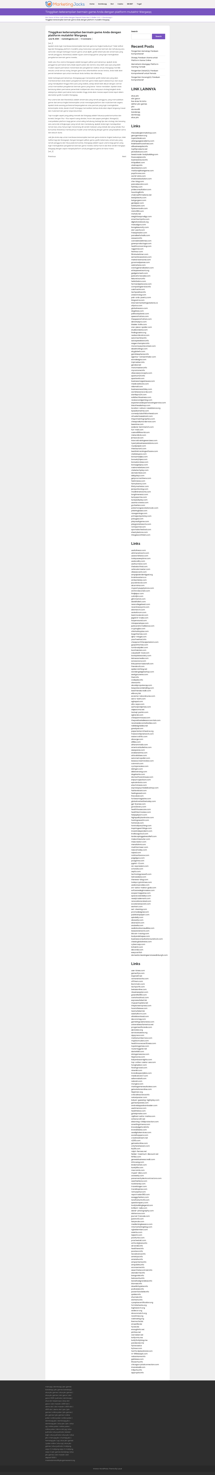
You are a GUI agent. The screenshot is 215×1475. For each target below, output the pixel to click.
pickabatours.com (139, 151)
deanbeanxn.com (139, 168)
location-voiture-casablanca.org (145, 408)
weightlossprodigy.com (141, 216)
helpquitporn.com (139, 815)
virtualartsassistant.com (142, 416)
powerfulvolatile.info (140, 1291)
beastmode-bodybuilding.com (144, 154)
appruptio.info (137, 1372)
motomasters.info (139, 367)
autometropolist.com (140, 758)
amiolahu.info (137, 1259)
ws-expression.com (139, 866)
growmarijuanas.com (140, 262)
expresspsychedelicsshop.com (144, 788)
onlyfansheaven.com (140, 1146)
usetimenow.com (138, 1108)
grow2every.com (138, 806)
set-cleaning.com (139, 909)
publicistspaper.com (140, 914)
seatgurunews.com (139, 674)
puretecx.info (137, 1251)
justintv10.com (137, 1219)
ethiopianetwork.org (140, 270)
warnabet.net (137, 1335)
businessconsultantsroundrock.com (147, 939)
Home (92, 4)
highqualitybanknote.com (142, 817)
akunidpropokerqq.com (141, 685)
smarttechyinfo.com (140, 219)
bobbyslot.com (138, 205)
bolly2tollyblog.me (139, 1340)
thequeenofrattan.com (141, 319)
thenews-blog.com (139, 879)
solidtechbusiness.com (141, 397)
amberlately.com (139, 580)
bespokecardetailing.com (142, 688)
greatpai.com (137, 728)
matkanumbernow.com (141, 1038)
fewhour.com (137, 251)
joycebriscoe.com (139, 582)
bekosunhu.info (137, 1278)
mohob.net (136, 214)
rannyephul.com (138, 1192)
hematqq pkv (50, 1440)
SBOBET (130, 4)
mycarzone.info (138, 370)
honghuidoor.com (139, 1065)
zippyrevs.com (137, 1035)
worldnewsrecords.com (141, 392)
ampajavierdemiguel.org (142, 574)
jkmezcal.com (137, 437)
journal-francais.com (140, 1216)
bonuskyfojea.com (139, 459)
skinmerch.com (138, 609)
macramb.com (138, 1170)
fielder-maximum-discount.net (144, 1154)
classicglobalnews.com (141, 941)
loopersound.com (139, 620)
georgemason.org (139, 135)
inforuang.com (137, 1162)
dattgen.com (137, 769)
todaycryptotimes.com (141, 882)
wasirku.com (136, 1232)
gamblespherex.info (140, 354)
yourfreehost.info (138, 639)
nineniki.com (136, 1070)
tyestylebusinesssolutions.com (144, 443)
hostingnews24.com (140, 820)
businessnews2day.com (141, 389)
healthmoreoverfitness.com (143, 1043)
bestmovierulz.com (139, 615)
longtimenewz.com (139, 494)
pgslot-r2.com (137, 863)
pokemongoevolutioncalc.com (144, 508)
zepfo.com (136, 871)
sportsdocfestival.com (141, 529)
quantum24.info (138, 375)
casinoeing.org (137, 1318)
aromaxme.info (138, 1267)
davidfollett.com (138, 601)
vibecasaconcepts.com (141, 373)
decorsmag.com (138, 1019)
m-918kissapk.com (139, 1353)
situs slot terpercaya (53, 1401)
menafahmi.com (138, 844)
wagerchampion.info (140, 343)
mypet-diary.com (139, 1173)
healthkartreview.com (141, 812)
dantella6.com (137, 1051)
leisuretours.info (138, 278)
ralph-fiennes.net (139, 1151)
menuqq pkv (54, 1438)
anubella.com (137, 925)
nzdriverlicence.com (140, 855)
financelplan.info (138, 157)
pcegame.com (137, 860)
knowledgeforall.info (140, 1127)
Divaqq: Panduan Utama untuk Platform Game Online (144, 59)
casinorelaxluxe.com (140, 467)
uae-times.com (138, 970)
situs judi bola (58, 1432)
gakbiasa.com (137, 1359)
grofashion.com (138, 505)
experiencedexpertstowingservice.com (148, 402)
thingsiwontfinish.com (140, 535)
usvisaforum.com (138, 612)
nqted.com (136, 852)
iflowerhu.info (137, 1362)
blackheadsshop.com (140, 405)
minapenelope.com (139, 623)
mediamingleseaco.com (141, 1224)
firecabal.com (137, 796)
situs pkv (135, 96)
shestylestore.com (139, 532)
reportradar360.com (140, 1194)
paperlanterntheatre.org (142, 731)
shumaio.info (136, 1297)
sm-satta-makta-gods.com (143, 887)
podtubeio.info (137, 1289)
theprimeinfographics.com (143, 419)
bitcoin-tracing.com (140, 933)
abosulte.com (137, 920)
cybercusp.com (138, 944)
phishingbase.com (139, 510)
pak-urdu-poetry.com (141, 297)
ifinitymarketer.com (140, 486)
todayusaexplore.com (140, 558)
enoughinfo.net (137, 1329)
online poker (57, 1412)
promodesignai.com (140, 912)
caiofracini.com (138, 289)
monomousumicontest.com (143, 346)
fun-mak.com (137, 429)
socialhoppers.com (139, 1135)
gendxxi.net (136, 365)
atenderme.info (138, 1272)
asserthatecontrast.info (141, 1270)
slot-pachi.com (138, 230)
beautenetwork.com (140, 931)
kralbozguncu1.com (139, 833)
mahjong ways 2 (58, 1449)
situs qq (60, 1443)
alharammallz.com (139, 744)
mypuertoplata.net (139, 1003)
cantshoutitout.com (140, 997)
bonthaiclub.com (138, 650)
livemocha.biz (137, 1321)
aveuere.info (136, 238)
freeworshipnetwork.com (142, 734)
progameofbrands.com (141, 1027)
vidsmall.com (137, 386)
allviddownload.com (140, 1016)
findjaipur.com (137, 593)
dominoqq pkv (51, 1421)
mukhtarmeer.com (139, 847)
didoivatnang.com (139, 771)
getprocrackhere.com (141, 478)
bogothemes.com (139, 634)
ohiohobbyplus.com (140, 631)
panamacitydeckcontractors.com (146, 1178)
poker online (51, 1443)
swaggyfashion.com (140, 1197)
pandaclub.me (137, 1343)
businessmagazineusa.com (143, 381)
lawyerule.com (137, 1221)
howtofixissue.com (139, 1008)
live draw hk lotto (138, 101)
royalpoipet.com (138, 446)
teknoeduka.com (138, 877)
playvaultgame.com (140, 521)
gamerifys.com (137, 973)
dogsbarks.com (138, 774)
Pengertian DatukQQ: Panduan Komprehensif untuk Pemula (144, 72)
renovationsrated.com (141, 901)
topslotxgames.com (140, 1046)
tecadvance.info (138, 1254)
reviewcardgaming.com (141, 400)
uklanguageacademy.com (142, 141)
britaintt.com (137, 947)
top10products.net (139, 149)
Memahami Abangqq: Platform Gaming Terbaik (144, 65)
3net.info (135, 677)
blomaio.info (136, 1283)
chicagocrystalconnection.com (145, 1364)
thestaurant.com (138, 448)
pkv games (67, 1412)
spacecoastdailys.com (141, 895)
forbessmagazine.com (141, 798)
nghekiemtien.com (139, 1229)
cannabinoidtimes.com (141, 240)
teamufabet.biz (138, 1011)
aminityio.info (137, 1256)
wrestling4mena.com (140, 1124)
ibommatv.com (138, 984)
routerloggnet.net (139, 1048)
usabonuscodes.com (140, 885)
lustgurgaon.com (138, 200)
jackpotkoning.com (139, 489)
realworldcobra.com (140, 335)
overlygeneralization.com (142, 267)
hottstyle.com (137, 823)
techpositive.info (138, 292)
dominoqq (135, 114)
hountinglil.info (137, 192)
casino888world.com (140, 432)
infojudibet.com (138, 162)
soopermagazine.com (140, 893)
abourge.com (137, 739)
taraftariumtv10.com (140, 1200)
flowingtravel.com (139, 1067)
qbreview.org (137, 1030)
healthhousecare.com (141, 809)
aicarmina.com (137, 585)
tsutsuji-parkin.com (139, 712)
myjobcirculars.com (140, 1040)
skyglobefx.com (138, 351)
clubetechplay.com (139, 470)
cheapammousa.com (140, 717)
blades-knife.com (139, 324)
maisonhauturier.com (140, 839)
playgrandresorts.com (141, 524)
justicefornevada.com (140, 276)
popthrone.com (138, 173)
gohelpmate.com (139, 1113)
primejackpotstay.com (141, 516)
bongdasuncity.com (140, 227)
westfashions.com (139, 1181)
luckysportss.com (139, 497)
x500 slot (65, 1404)
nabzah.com (136, 1081)
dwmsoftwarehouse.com (142, 777)
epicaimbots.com (139, 782)
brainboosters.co (138, 577)
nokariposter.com (139, 1097)
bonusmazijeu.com (139, 456)
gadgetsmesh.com (139, 273)
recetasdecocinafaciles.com (143, 723)
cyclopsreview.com (139, 766)
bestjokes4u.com (138, 197)
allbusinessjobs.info (139, 146)
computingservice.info (141, 286)
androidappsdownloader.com (144, 1105)
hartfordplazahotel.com (142, 1351)
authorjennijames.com (141, 707)
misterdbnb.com (138, 435)
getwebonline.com (139, 1143)
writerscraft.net (138, 1119)
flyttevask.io (136, 1345)
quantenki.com (137, 378)
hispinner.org (137, 1092)
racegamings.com (139, 513)
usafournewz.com (139, 564)
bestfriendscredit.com (141, 690)
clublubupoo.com (139, 454)
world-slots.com (138, 176)
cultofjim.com (137, 596)
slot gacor (135, 98)
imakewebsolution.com (141, 178)
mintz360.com (137, 211)
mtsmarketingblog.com (141, 1227)
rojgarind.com (137, 249)
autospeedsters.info (140, 340)
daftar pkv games (139, 104)
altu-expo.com (137, 704)
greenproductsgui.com (141, 243)
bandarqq (135, 112)
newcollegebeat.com (140, 604)
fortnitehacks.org (139, 1305)
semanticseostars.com (141, 257)
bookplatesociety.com (141, 655)
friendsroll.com (137, 666)
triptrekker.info (138, 362)
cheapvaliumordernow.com (143, 421)
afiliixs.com (136, 742)
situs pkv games (51, 1392)
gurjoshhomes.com (139, 644)
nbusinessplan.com (139, 992)
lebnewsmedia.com (139, 658)
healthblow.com (138, 1111)
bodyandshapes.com (140, 936)
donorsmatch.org (139, 1313)
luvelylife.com (137, 1167)
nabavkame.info (138, 1356)
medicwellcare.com (140, 384)
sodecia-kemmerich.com (142, 427)
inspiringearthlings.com (141, 828)
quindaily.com (137, 917)
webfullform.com (138, 1013)
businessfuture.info (139, 160)
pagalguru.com (138, 858)
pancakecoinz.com (139, 184)
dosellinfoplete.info (139, 1286)
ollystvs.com (136, 305)
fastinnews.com (138, 481)
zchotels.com (137, 868)
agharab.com (137, 715)
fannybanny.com (138, 483)
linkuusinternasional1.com (142, 663)
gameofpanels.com (139, 1102)
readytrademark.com (140, 898)
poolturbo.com (137, 1237)
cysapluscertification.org (142, 1302)
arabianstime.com (139, 752)
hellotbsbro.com (138, 281)
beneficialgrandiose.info (141, 1281)
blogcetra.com (137, 300)
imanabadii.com (138, 1367)
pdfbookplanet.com (140, 313)
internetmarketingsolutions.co (144, 303)
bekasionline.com (139, 989)
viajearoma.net (137, 709)
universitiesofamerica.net (142, 1024)
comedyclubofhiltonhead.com (144, 413)
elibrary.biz (136, 693)
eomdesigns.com (138, 359)
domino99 (135, 109)
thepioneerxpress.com (141, 1005)
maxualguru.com (138, 224)
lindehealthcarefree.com (142, 143)
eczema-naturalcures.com (143, 696)
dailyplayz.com (137, 475)
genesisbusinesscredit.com (143, 1159)
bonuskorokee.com (139, 462)
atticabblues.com (139, 755)
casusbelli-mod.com (140, 653)
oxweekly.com (137, 1175)
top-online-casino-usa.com (143, 1062)
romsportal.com (138, 527)
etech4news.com (139, 785)
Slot (112, 4)
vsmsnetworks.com (139, 978)
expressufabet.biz (139, 1000)
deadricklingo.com (139, 348)
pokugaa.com (137, 518)
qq (58, 1440)
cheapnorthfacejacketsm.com (144, 642)
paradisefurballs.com (140, 235)
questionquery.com (139, 1202)
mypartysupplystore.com (142, 588)
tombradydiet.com (139, 647)
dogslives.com (137, 311)
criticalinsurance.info (140, 1094)
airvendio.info (137, 1245)
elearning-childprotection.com (145, 1121)
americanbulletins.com (141, 747)
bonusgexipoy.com (139, 464)
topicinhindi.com (138, 138)
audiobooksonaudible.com (142, 928)
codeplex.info (137, 680)
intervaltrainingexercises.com (144, 440)
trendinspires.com (139, 1189)
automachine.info (139, 338)
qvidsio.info (136, 1294)
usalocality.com (138, 561)
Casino (120, 4)
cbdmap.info (136, 165)
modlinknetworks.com (141, 491)
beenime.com (137, 424)
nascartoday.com (139, 850)
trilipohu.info (136, 1370)
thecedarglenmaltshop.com (143, 133)
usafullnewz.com (138, 550)
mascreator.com (138, 841)
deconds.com (137, 949)
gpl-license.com (138, 804)
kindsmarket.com (139, 1165)
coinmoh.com (137, 763)
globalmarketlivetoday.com (143, 801)
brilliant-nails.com (139, 1208)
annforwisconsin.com (140, 591)
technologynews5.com (141, 874)
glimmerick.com (138, 599)
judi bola (58, 1398)
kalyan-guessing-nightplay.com (145, 1100)
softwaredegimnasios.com (143, 890)
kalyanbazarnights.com (141, 1059)
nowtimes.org (137, 1316)
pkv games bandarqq (62, 1390)
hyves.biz (135, 1326)
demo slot (49, 1407)
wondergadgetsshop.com (142, 671)
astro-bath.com (138, 698)
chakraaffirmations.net (141, 195)
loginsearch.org (138, 1308)
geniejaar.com (137, 203)
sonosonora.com (138, 661)
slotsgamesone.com (140, 1054)
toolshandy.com (138, 1183)
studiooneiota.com (139, 330)
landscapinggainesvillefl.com (144, 836)
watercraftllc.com (139, 736)
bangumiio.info (137, 1275)
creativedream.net (139, 1138)
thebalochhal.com (139, 566)
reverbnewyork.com (140, 607)
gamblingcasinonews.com (142, 1022)
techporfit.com (138, 986)
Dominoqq (102, 4)
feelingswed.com (138, 793)
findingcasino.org (138, 332)
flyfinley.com (136, 187)
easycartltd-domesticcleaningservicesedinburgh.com (149, 953)
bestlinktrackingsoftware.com (144, 451)
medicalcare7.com (139, 1075)
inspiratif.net (136, 976)
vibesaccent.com (139, 572)
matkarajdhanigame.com (142, 170)
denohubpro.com (139, 321)
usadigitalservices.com (141, 1132)
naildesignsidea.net (139, 725)
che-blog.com (137, 181)
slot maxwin (56, 1404)
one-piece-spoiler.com (141, 327)
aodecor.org (136, 1310)
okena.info (135, 682)
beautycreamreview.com (142, 761)
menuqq (48, 1387)
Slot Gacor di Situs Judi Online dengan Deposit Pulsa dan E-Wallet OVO (73, 17)
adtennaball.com (138, 1078)
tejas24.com (136, 1235)
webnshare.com (138, 265)
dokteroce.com (138, 1213)
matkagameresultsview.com (143, 1086)
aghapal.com (137, 701)
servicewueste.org (139, 1032)
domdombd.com (138, 473)
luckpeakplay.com (139, 500)
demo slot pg (61, 1429)
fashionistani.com (139, 790)
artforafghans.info (139, 1243)
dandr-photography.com (142, 1210)
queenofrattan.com (140, 316)
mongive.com (137, 1084)
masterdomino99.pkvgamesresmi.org (60, 1460)
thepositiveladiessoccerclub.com (145, 720)
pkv (132, 106)
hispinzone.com (138, 1057)
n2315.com (135, 1140)
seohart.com (137, 906)
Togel (139, 4)
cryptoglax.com (138, 628)
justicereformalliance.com (142, 626)
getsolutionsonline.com (141, 1089)
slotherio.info (137, 1299)
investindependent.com (141, 831)
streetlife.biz (136, 1324)
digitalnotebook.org (139, 222)
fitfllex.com (136, 1156)
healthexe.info (137, 1248)
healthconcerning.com (141, 246)
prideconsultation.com (141, 189)
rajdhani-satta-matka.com (143, 1116)
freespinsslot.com (139, 232)
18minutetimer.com (139, 254)
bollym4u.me (137, 1337)
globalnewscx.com (139, 308)
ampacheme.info (138, 1262)
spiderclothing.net (139, 669)
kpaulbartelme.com (140, 411)
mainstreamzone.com (141, 259)
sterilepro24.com (138, 394)
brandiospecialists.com (141, 1073)
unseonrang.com (138, 294)
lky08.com (135, 1148)
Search (134, 31)
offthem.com (137, 981)
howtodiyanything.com (141, 825)
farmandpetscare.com (141, 284)
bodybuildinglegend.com (142, 1205)
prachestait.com (138, 1240)
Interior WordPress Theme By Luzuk (107, 1468)
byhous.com (136, 1348)
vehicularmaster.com (140, 569)
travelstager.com (139, 1186)
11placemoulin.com (139, 208)
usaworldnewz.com (139, 555)
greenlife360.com (139, 995)
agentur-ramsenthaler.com (143, 357)
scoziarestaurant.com (141, 904)
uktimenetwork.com (140, 553)
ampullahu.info (137, 1264)
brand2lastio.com (139, 1129)
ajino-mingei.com (138, 636)
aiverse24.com (137, 922)
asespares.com (138, 750)
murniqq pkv (65, 1438)
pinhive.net (136, 1332)
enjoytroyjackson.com (141, 779)
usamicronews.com (139, 502)
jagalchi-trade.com (139, 618)
